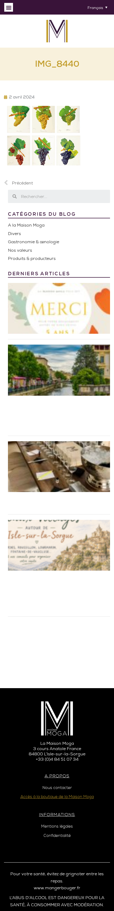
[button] (8, 7)
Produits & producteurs (32, 258)
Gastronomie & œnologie (33, 242)
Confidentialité (57, 835)
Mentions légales (57, 826)
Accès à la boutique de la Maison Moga (57, 796)
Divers (14, 233)
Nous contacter (57, 787)
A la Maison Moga (26, 225)
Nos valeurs (20, 250)
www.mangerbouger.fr (57, 888)
